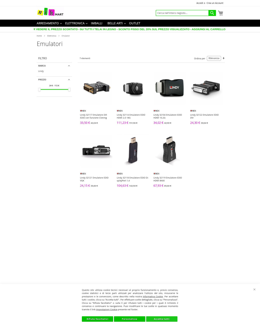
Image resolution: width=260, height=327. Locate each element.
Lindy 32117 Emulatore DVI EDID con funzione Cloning (93, 116)
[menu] (130, 23)
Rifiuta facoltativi (97, 319)
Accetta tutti (162, 319)
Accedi (200, 3)
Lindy (41, 71)
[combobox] (186, 13)
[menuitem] (48, 23)
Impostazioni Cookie (106, 309)
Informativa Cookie (153, 296)
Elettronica (51, 36)
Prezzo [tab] (42, 79)
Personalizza (129, 319)
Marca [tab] (42, 65)
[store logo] (50, 12)
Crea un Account (215, 3)
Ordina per (199, 58)
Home (39, 36)
